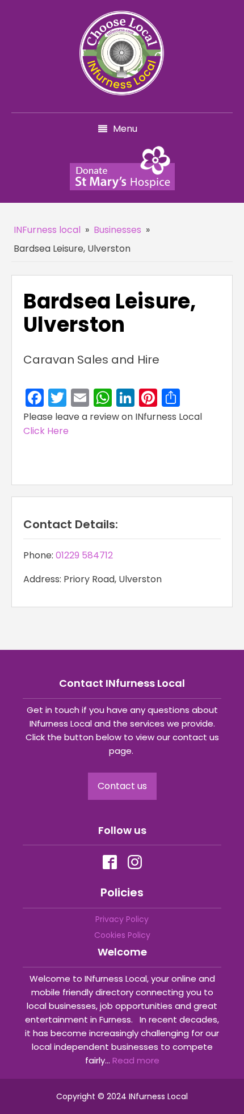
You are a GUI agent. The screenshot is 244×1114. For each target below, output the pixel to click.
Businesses (117, 229)
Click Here (46, 430)
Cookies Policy (122, 935)
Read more (135, 1060)
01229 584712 (84, 555)
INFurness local (47, 229)
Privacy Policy (122, 919)
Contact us (122, 785)
